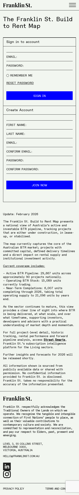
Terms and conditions (60, 488)
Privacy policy (13, 488)
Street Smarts (54, 339)
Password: (15, 65)
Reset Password (20, 83)
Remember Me (21, 75)
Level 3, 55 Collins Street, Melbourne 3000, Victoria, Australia (23, 447)
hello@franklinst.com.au (21, 456)
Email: (11, 57)
